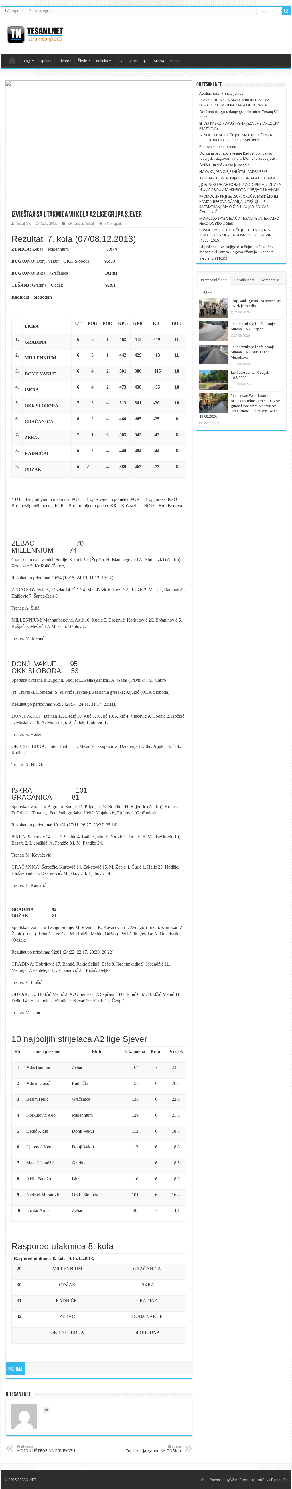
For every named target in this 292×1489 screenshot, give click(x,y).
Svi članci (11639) (213, 258)
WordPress (239, 1480)
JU (145, 61)
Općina (45, 61)
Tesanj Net (23, 224)
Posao (175, 61)
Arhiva (159, 61)
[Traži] (286, 11)
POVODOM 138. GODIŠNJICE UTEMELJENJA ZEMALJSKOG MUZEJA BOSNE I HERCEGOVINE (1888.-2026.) (236, 235)
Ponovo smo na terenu (217, 147)
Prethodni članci (214, 280)
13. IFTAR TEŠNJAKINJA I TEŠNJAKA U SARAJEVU (238, 178)
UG (119, 61)
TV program (14, 11)
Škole (82, 61)
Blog (26, 61)
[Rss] (203, 1479)
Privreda (64, 61)
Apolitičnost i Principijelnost (221, 93)
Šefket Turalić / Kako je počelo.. (225, 165)
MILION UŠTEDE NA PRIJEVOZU (46, 1449)
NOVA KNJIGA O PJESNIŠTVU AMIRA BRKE (233, 171)
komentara (270, 280)
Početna (11, 60)
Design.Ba (279, 1480)
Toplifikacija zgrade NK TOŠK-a (153, 1449)
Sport (132, 61)
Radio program (41, 11)
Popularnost (244, 280)
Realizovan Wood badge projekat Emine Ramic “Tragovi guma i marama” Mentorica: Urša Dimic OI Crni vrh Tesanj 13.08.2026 (240, 406)
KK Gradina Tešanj (81, 224)
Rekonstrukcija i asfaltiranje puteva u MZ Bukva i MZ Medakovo (253, 352)
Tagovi (206, 291)
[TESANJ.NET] (35, 34)
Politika (102, 61)
